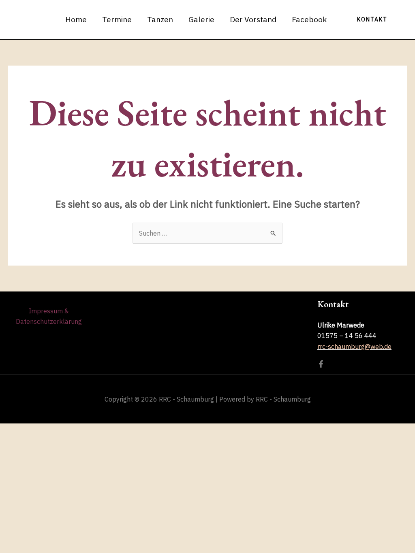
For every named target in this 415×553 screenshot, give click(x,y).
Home (76, 19)
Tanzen (160, 19)
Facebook (309, 19)
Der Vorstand (253, 19)
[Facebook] (321, 364)
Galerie (201, 19)
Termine (117, 19)
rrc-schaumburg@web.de (354, 346)
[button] (372, 19)
